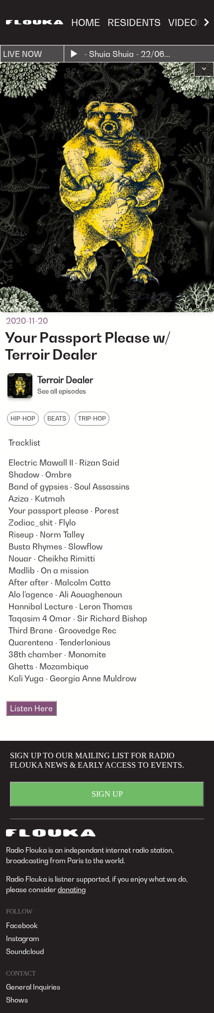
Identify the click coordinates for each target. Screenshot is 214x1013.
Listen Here (31, 708)
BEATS (56, 418)
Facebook (22, 925)
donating (72, 889)
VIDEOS (186, 22)
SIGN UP (107, 794)
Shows (17, 1000)
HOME (85, 22)
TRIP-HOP (92, 418)
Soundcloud (25, 951)
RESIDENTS (134, 22)
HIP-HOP (22, 418)
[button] (204, 69)
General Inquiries (33, 987)
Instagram (22, 938)
